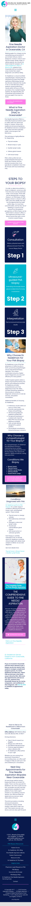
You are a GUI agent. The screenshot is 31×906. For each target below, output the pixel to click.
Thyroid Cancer (10, 551)
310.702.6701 (18, 840)
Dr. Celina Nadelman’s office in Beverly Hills (14, 65)
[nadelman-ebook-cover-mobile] (15, 558)
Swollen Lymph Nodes (13, 553)
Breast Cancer (20, 551)
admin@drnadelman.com (15, 838)
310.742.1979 (22, 685)
